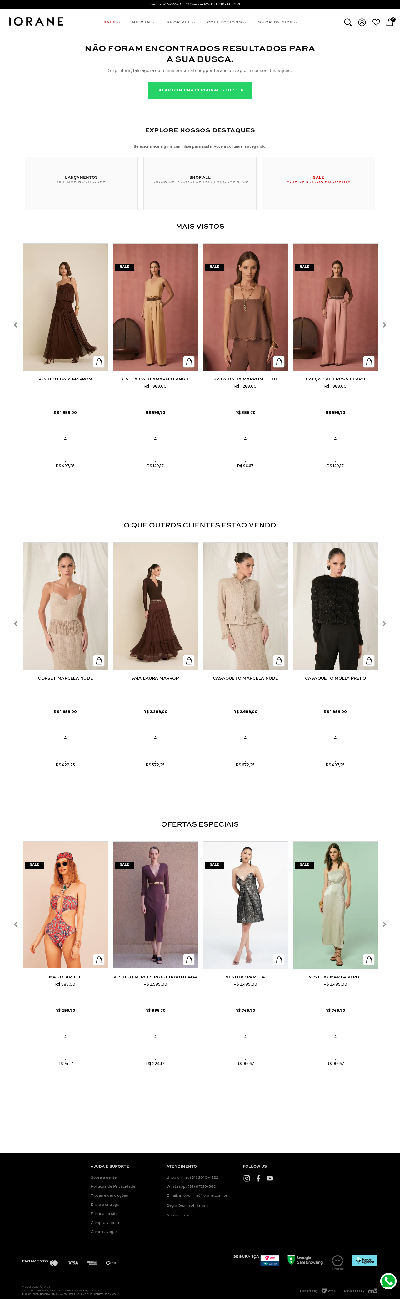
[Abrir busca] (347, 22)
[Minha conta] (362, 22)
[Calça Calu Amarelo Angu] (155, 307)
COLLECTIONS (224, 22)
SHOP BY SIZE (275, 22)
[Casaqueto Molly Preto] (335, 606)
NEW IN (141, 22)
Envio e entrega (105, 1205)
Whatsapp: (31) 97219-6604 (193, 1187)
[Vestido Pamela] (245, 905)
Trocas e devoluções (109, 1196)
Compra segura (105, 1223)
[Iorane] (36, 27)
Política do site (104, 1214)
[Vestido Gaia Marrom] (65, 307)
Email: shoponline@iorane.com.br (197, 1196)
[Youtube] (270, 1178)
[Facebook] (258, 1178)
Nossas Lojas (179, 1215)
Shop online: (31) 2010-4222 (192, 1177)
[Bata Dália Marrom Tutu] (245, 307)
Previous (15, 325)
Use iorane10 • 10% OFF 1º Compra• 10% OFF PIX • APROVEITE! (198, 4)
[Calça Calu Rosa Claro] (335, 307)
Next (384, 325)
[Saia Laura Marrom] (155, 606)
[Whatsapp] (389, 1282)
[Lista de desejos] (376, 22)
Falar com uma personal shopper (200, 90)
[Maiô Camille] (65, 905)
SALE (110, 22)
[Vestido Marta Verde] (335, 905)
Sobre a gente (104, 1177)
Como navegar (104, 1232)
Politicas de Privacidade (113, 1187)
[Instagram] (247, 1178)
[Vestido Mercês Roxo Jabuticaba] (155, 905)
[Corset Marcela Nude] (65, 606)
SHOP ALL (178, 22)
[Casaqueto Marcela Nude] (245, 606)
